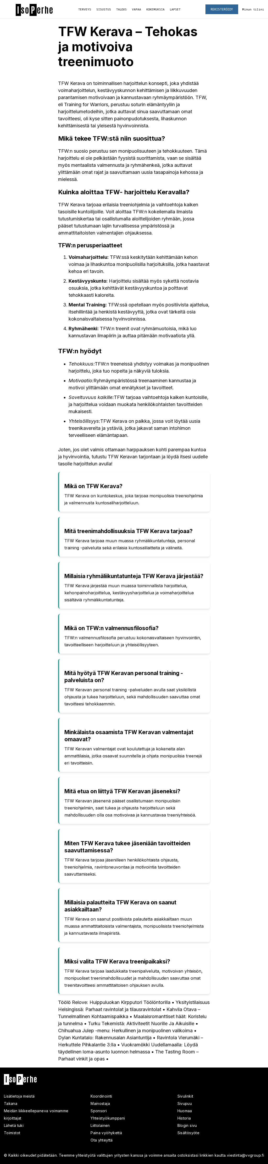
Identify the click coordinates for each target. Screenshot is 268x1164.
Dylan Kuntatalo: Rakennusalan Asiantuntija (105, 1037)
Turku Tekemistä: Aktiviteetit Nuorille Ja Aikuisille (141, 1023)
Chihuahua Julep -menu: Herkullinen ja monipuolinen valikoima (125, 1030)
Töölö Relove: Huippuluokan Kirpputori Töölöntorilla (114, 1002)
